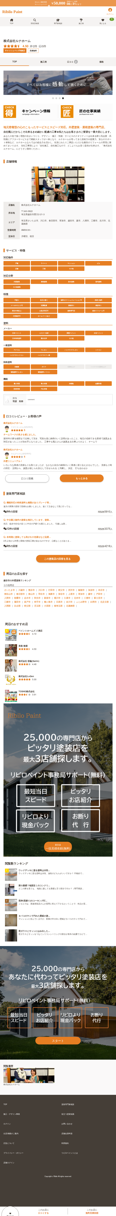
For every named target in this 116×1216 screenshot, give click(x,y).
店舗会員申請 (66, 1133)
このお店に (43, 1211)
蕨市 (90, 593)
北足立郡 (104, 601)
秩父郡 (27, 605)
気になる (106, 21)
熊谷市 (31, 589)
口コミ (72, 61)
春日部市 (20, 593)
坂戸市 (27, 601)
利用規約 (65, 1143)
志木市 (27, 597)
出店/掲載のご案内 (10, 1133)
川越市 (21, 589)
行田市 (51, 589)
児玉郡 (37, 605)
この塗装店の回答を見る (57, 558)
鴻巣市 (51, 593)
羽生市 (41, 593)
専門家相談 (58, 23)
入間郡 (7, 605)
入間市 (7, 597)
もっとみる (82, 478)
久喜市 (67, 597)
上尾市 (71, 593)
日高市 (59, 601)
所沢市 (71, 589)
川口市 (41, 589)
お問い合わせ (66, 1123)
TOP (11, 23)
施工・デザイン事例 (11, 1114)
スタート (58, 1040)
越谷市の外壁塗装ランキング (17, 580)
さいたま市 (9, 589)
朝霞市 (17, 597)
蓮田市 (17, 601)
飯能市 (81, 589)
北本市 (77, 597)
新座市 (47, 597)
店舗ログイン (8, 1162)
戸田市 (99, 593)
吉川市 (69, 601)
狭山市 (31, 593)
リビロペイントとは (69, 1152)
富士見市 (98, 597)
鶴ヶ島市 (48, 601)
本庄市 (101, 589)
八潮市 (87, 597)
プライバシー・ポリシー (13, 1152)
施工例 (81, 23)
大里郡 (47, 605)
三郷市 (7, 601)
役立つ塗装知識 (67, 1114)
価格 (101, 61)
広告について (8, 1143)
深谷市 (61, 593)
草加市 (81, 593)
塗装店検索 (35, 23)
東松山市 (8, 593)
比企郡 (17, 605)
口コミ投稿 (27, 478)
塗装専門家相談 (67, 1104)
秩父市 (61, 589)
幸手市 (37, 601)
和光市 (37, 597)
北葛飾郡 (70, 605)
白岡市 (93, 601)
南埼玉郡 (58, 605)
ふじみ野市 (81, 601)
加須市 (91, 589)
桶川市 (57, 597)
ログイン (7, 1123)
